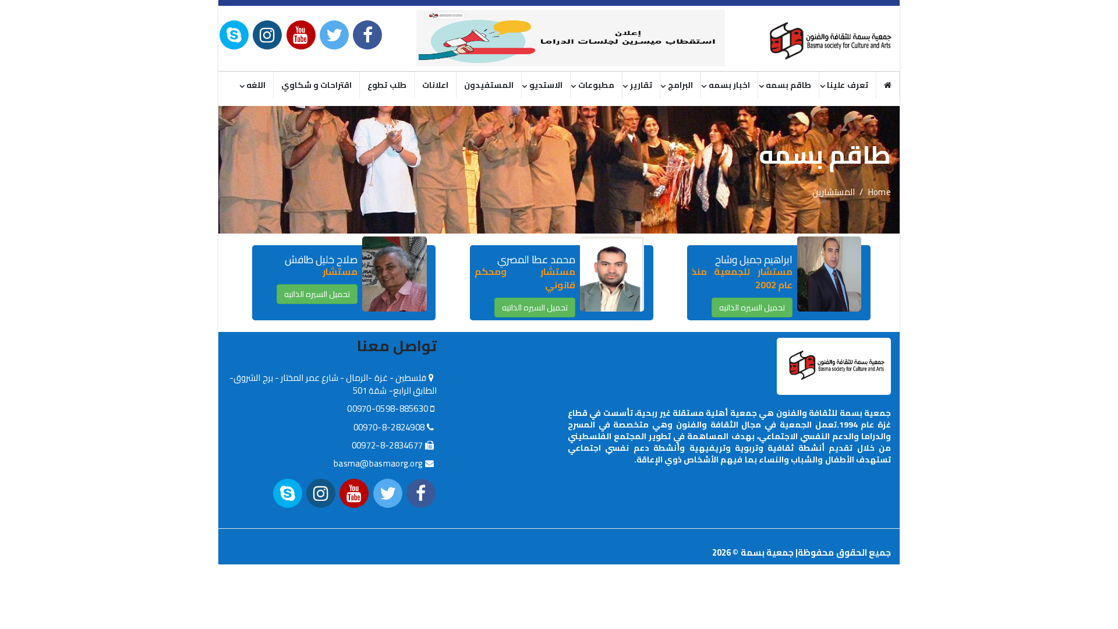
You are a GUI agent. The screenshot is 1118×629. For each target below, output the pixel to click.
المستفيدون (489, 85)
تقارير (641, 85)
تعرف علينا (847, 85)
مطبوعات (596, 85)
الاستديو (545, 85)
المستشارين (833, 191)
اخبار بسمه (729, 85)
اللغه (256, 85)
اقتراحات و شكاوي (316, 85)
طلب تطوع (386, 85)
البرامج (680, 85)
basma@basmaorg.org (378, 463)
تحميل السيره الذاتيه (752, 307)
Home (879, 191)
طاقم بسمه (788, 85)
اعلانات (435, 85)
